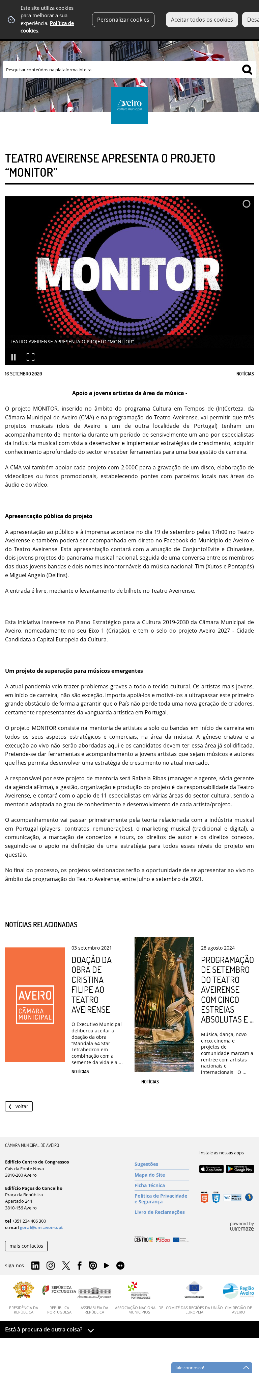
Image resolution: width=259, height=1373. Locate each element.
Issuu (93, 1265)
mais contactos (26, 1246)
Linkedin (35, 1265)
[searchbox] (129, 69)
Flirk (120, 1265)
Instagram (51, 1265)
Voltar (22, 1106)
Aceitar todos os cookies (202, 19)
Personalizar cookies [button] (123, 19)
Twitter (66, 1265)
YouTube (106, 1267)
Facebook (80, 1265)
